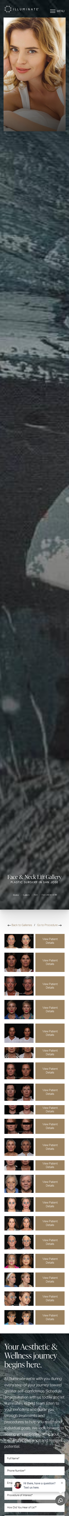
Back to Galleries (21, 925)
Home (16, 894)
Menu (61, 11)
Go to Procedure (47, 925)
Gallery (26, 894)
